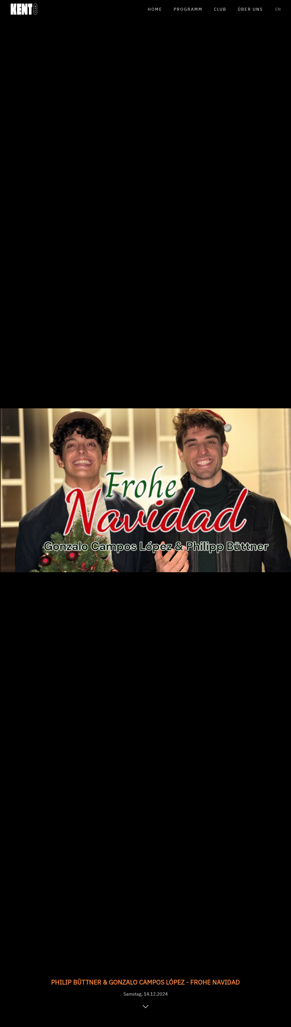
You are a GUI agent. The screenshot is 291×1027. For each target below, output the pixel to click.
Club (220, 9)
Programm (188, 9)
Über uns (250, 9)
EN (278, 9)
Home (155, 9)
